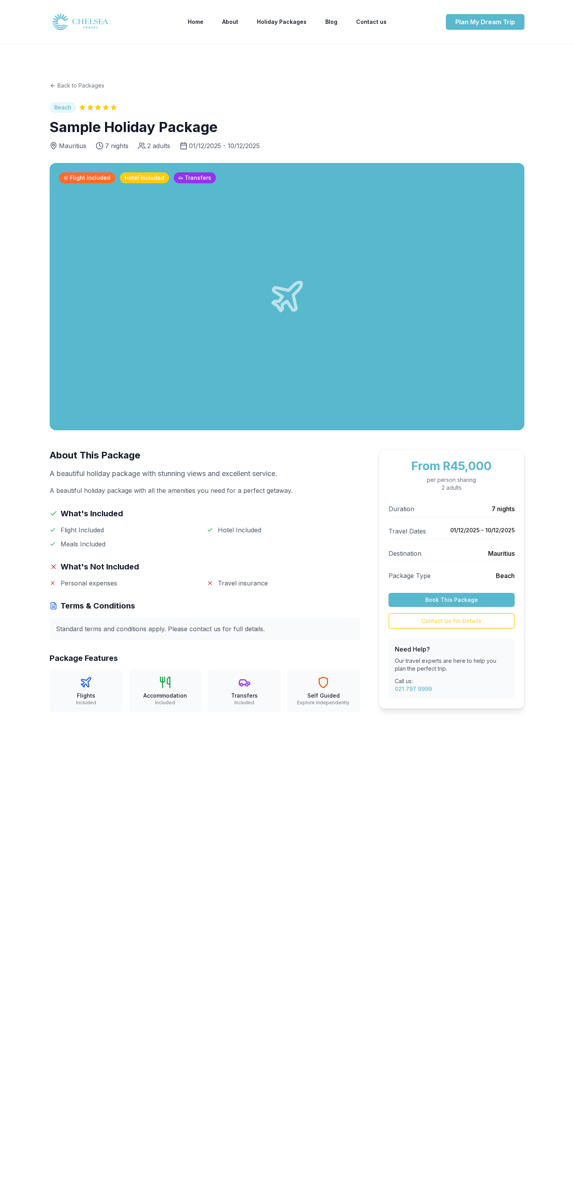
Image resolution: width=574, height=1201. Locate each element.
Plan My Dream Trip (485, 22)
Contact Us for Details (451, 621)
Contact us (371, 21)
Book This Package (451, 599)
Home (195, 21)
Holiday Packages (282, 21)
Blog (331, 21)
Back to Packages (80, 85)
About (230, 21)
